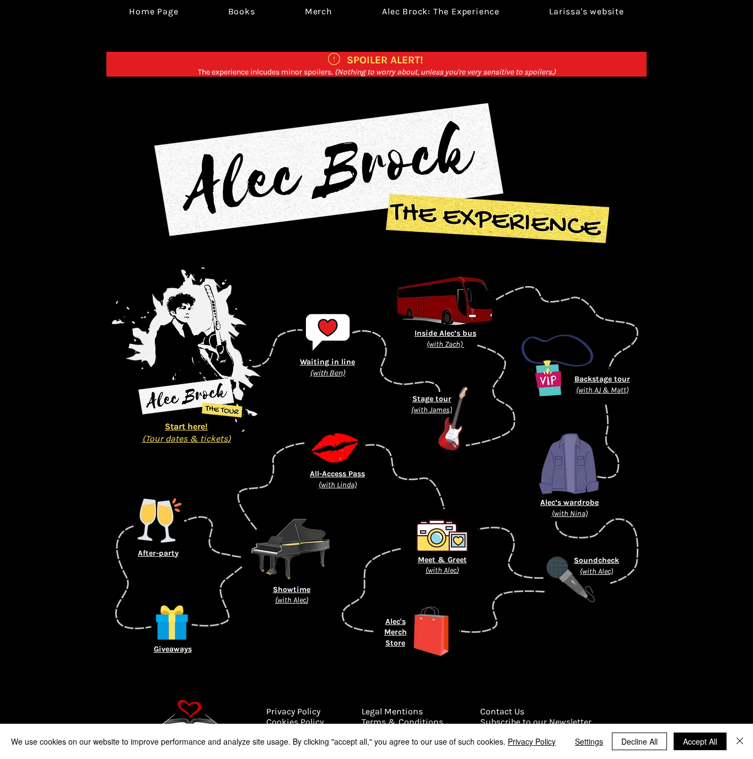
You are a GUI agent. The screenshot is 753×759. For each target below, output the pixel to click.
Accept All (700, 741)
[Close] (739, 741)
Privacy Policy (532, 741)
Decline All (639, 741)
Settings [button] (589, 741)
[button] (440, 11)
